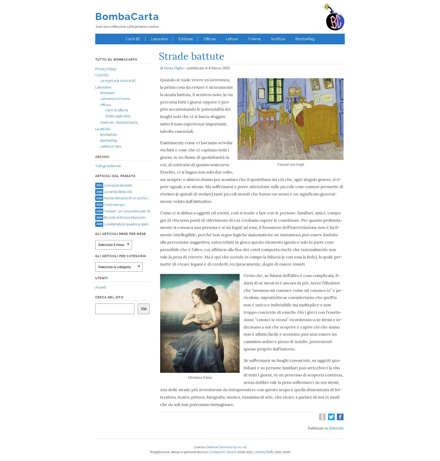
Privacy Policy (106, 69)
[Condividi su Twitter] (331, 419)
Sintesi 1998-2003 (117, 116)
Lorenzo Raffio (264, 452)
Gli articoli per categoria (120, 256)
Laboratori (159, 39)
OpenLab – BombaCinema (119, 122)
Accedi (100, 287)
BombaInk (107, 93)
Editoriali (185, 39)
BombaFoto (108, 135)
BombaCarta (127, 16)
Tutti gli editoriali (108, 166)
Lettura (232, 39)
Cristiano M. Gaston (222, 452)
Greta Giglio (174, 68)
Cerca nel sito (109, 297)
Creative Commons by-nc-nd (225, 447)
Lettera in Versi (110, 146)
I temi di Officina (116, 110)
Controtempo (114, 204)
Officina (209, 39)
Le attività (102, 129)
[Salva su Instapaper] (322, 419)
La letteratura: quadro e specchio (129, 224)
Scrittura (278, 39)
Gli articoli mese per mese (120, 234)
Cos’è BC (133, 39)
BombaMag (305, 39)
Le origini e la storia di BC (118, 81)
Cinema (254, 39)
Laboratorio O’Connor (115, 99)
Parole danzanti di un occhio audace (132, 198)
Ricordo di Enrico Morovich (124, 217)
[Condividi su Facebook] (339, 419)
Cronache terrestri (118, 185)
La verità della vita (118, 192)
